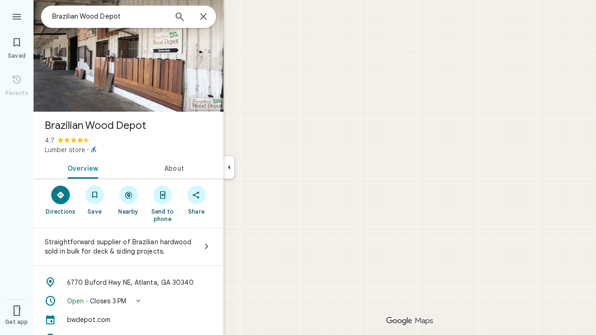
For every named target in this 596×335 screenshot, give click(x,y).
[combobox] (109, 16)
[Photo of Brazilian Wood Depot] (129, 56)
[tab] (81, 167)
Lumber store (65, 150)
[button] (129, 301)
